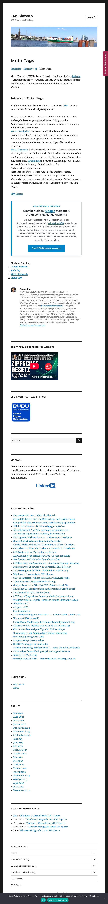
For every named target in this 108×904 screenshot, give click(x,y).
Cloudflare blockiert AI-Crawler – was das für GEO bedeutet (44, 548)
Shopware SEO (20, 607)
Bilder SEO (16, 277)
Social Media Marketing (23, 872)
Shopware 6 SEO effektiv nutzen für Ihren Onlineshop (41, 625)
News (16, 687)
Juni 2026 (18, 713)
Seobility (15, 270)
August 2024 (19, 753)
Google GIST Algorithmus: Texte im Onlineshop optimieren (44, 522)
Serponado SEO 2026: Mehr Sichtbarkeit (34, 515)
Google (50, 210)
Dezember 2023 (21, 775)
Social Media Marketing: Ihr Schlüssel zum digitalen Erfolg (44, 622)
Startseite (16, 68)
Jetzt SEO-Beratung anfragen (46, 248)
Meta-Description (20, 131)
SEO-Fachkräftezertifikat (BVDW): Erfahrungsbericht (41, 577)
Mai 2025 (18, 746)
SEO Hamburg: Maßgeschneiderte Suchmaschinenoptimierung (46, 563)
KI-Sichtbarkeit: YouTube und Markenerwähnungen (40, 530)
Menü (91, 17)
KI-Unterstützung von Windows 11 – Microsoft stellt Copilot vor (46, 614)
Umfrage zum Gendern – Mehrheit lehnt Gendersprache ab (44, 658)
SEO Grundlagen (21, 611)
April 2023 (18, 783)
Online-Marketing (20, 859)
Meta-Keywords (19, 149)
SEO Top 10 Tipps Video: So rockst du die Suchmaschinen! (43, 596)
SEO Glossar (17, 194)
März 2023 (18, 786)
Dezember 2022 (21, 790)
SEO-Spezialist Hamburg (24, 866)
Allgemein (18, 684)
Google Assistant (19, 266)
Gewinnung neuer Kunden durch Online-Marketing (40, 633)
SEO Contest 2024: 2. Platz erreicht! (32, 592)
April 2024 (18, 764)
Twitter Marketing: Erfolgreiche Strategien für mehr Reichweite (46, 647)
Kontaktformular (19, 846)
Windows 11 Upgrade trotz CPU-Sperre (33, 574)
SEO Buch (16, 885)
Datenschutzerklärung (57, 900)
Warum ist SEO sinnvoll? (26, 618)
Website (76, 76)
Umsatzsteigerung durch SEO (28, 636)
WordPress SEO (21, 603)
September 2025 (22, 735)
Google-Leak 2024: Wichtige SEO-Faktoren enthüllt (40, 585)
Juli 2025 (18, 738)
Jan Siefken (22, 16)
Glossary (27, 68)
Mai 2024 (18, 761)
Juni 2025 (18, 742)
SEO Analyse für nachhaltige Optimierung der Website (41, 651)
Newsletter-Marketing (25, 655)
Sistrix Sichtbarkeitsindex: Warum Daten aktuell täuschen (43, 544)
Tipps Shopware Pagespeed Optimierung (34, 581)
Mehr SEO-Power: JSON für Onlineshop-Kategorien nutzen (44, 519)
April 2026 (18, 716)
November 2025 (21, 731)
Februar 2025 (20, 750)
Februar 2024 (20, 768)
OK (43, 900)
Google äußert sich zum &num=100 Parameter (37, 541)
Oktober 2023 (20, 779)
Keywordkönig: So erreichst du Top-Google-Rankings (41, 555)
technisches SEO (56, 223)
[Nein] (104, 898)
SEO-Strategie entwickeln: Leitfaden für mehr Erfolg (40, 570)
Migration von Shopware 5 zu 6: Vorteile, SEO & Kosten (42, 566)
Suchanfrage (34, 160)
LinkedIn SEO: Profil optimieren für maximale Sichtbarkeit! (44, 589)
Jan (15, 815)
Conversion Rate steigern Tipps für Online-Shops (39, 629)
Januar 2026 (19, 724)
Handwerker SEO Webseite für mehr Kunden (36, 559)
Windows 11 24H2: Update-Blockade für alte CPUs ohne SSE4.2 (45, 600)
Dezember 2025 (21, 727)
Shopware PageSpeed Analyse (28, 640)
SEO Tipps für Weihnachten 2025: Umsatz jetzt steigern (42, 537)
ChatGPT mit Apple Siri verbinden (30, 644)
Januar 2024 (19, 772)
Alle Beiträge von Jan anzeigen (32, 325)
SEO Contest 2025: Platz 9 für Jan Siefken (35, 552)
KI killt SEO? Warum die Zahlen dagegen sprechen (39, 526)
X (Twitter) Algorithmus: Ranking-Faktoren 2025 (39, 533)
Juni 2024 (18, 757)
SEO (66, 105)
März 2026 (19, 720)
